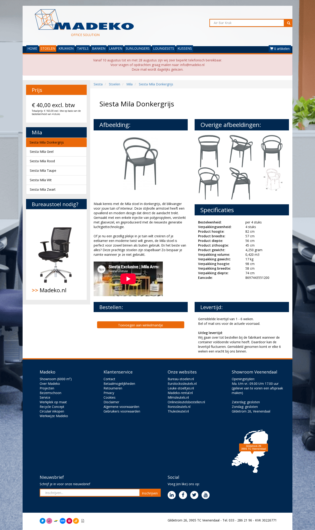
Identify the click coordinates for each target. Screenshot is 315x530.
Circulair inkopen (52, 411)
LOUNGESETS (163, 48)
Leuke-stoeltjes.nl (181, 388)
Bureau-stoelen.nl (181, 379)
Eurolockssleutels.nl (182, 383)
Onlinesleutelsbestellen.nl (186, 402)
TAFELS (83, 48)
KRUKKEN (66, 48)
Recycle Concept (52, 406)
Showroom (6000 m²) (56, 379)
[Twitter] (195, 495)
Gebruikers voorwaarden (122, 411)
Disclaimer (111, 402)
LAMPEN (115, 48)
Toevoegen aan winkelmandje (140, 325)
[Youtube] (207, 495)
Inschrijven (150, 493)
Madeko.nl (49, 290)
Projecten (47, 388)
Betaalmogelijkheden (119, 383)
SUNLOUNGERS (138, 48)
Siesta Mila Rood (42, 161)
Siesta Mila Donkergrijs (47, 142)
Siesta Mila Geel (41, 151)
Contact (109, 379)
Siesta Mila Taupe (43, 170)
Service (45, 397)
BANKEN (98, 48)
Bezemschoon (50, 393)
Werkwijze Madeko (54, 416)
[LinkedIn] (173, 495)
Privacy (109, 393)
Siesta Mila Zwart (43, 189)
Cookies (110, 397)
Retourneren (113, 388)
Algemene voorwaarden (121, 406)
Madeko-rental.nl (180, 393)
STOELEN (48, 48)
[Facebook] (184, 495)
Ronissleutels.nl (179, 406)
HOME (32, 48)
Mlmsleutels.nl (178, 397)
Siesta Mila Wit (41, 180)
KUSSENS (185, 48)
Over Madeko (50, 383)
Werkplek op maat (53, 402)
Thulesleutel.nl (178, 411)
